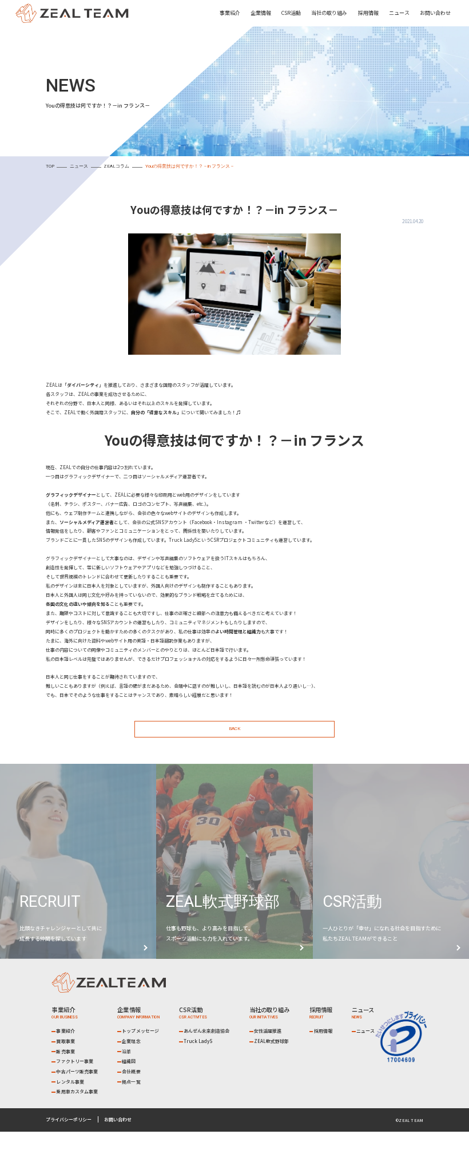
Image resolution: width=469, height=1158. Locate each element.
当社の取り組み (329, 13)
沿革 (126, 1051)
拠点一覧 (131, 1081)
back (234, 728)
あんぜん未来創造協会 (207, 1031)
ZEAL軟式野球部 (271, 1041)
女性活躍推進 (267, 1031)
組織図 (129, 1061)
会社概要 (131, 1071)
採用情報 (368, 13)
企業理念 (131, 1041)
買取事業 (65, 1041)
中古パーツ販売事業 (77, 1071)
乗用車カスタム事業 (77, 1091)
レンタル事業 (70, 1081)
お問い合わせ (435, 13)
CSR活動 (291, 13)
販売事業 (65, 1051)
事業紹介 (65, 1031)
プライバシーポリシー (69, 1119)
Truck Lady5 (198, 1041)
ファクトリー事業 (74, 1061)
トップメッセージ (140, 1031)
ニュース (399, 13)
